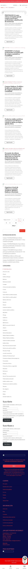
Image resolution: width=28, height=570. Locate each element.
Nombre (5, 408)
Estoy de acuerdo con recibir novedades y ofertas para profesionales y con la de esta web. (13, 415)
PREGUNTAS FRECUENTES (9, 517)
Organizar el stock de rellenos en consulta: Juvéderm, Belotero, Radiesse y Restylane (11, 189)
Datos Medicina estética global (9, 297)
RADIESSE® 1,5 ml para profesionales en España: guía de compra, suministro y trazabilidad (14, 53)
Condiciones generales (8, 522)
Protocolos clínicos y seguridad (10, 366)
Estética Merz (6, 343)
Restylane (5, 368)
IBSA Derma (5, 322)
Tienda (4, 497)
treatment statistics (7, 307)
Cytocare (5, 292)
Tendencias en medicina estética (10, 383)
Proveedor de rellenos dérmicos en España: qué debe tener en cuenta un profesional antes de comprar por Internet (12, 156)
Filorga (4, 315)
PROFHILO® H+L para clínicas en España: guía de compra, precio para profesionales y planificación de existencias (14, 18)
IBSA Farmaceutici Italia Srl (9, 325)
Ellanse (4, 304)
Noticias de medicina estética (9, 348)
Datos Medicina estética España (10, 294)
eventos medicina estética (8, 310)
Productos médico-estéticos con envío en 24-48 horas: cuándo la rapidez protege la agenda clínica (14, 121)
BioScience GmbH (7, 281)
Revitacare (5, 371)
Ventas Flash (5, 500)
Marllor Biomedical (7, 332)
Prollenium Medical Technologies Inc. (11, 358)
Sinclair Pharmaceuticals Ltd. (9, 376)
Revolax (4, 373)
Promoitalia (5, 361)
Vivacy (4, 391)
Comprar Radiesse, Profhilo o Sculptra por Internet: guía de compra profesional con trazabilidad (14, 89)
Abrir (14, 466)
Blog (4, 511)
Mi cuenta (3, 5)
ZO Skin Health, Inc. (7, 396)
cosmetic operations (7, 353)
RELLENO (5, 312)
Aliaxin (4, 274)
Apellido (5, 434)
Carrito (4, 492)
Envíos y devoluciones (8, 525)
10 (15, 222)
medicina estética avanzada (9, 340)
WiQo (4, 394)
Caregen (5, 284)
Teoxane (4, 386)
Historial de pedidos (7, 489)
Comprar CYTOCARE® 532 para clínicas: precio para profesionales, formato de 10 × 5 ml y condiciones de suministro (14, 251)
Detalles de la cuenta (7, 486)
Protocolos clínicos (7, 363)
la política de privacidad (15, 439)
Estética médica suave (7, 381)
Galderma (5, 317)
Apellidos (5, 410)
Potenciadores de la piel (8, 378)
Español (15, 5)
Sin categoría (6, 389)
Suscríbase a (7, 444)
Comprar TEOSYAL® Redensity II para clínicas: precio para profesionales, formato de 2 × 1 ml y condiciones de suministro (14, 245)
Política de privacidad (7, 520)
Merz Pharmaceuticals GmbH (9, 345)
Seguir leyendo (9, 41)
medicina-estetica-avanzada (13, 25)
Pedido (4, 495)
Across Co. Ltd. (6, 271)
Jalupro (4, 327)
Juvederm (5, 330)
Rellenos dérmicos (7, 299)
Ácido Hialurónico (17, 23)
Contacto (5, 514)
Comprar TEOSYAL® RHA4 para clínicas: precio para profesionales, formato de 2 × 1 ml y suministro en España (14, 239)
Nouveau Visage (6, 350)
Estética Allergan (6, 276)
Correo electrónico (7, 412)
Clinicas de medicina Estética (9, 287)
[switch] (25, 562)
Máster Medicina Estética (8, 335)
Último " (14, 225)
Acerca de (5, 508)
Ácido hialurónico (8, 269)
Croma (4, 289)
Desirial (4, 302)
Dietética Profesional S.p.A (9, 355)
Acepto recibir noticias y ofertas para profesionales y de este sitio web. (14, 439)
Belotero (5, 279)
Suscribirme (7, 420)
